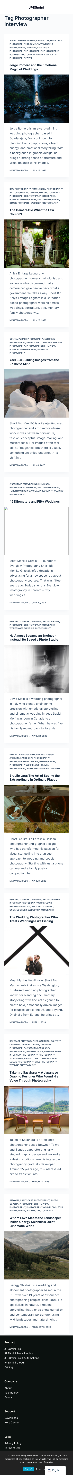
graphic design (45, 754)
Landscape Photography (34, 758)
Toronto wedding (20, 491)
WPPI (29, 58)
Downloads (11, 1417)
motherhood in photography (43, 192)
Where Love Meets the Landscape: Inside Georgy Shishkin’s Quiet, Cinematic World (35, 1222)
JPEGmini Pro (12, 1348)
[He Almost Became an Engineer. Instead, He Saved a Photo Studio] (36, 669)
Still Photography (48, 199)
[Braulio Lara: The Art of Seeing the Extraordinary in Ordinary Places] (36, 809)
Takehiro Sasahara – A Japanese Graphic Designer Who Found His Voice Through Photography (34, 1076)
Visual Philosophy (41, 491)
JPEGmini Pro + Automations (21, 1358)
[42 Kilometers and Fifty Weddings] (36, 531)
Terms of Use (12, 1448)
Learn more (42, 1469)
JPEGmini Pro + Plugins (18, 1353)
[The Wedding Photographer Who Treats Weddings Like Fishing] (36, 950)
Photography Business (23, 487)
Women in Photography (44, 203)
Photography (34, 51)
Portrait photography (23, 199)
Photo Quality (34, 1051)
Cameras (44, 1041)
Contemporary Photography (26, 339)
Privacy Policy (12, 1443)
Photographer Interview (24, 196)
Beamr (8, 1397)
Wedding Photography (37, 628)
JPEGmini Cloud (14, 1362)
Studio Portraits (20, 203)
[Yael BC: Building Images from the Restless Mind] (36, 393)
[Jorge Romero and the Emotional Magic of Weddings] (36, 99)
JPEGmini (31, 47)
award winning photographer (27, 40)
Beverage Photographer (24, 1041)
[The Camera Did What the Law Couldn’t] (36, 243)
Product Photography (37, 1058)
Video (29, 768)
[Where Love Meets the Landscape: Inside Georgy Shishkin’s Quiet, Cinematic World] (36, 1255)
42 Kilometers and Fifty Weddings (35, 501)
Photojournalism (20, 906)
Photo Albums (51, 621)
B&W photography (20, 189)
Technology (11, 1392)
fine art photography (22, 754)
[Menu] (67, 6)
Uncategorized (18, 910)
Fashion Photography (39, 342)
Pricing (8, 1367)
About (8, 1388)
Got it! (28, 1469)
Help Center (11, 1422)
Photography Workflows (36, 54)
